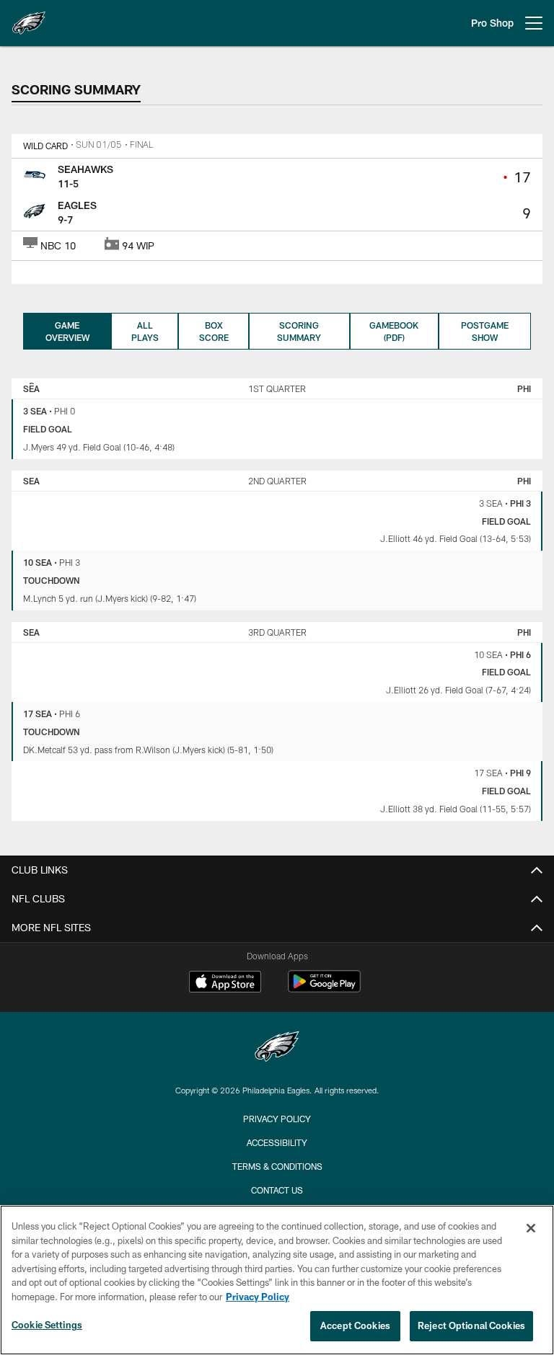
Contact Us (277, 1190)
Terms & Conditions (277, 1166)
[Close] (531, 1228)
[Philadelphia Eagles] (277, 1048)
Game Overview (67, 331)
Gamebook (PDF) (393, 331)
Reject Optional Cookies (471, 1325)
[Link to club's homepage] (29, 17)
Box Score (214, 331)
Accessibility (277, 1142)
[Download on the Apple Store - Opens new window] (225, 983)
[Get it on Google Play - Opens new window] (324, 988)
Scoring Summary (299, 331)
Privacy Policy (277, 1119)
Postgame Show (485, 331)
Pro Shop (492, 23)
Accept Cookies (355, 1325)
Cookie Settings (47, 1324)
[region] (277, 1280)
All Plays (145, 331)
